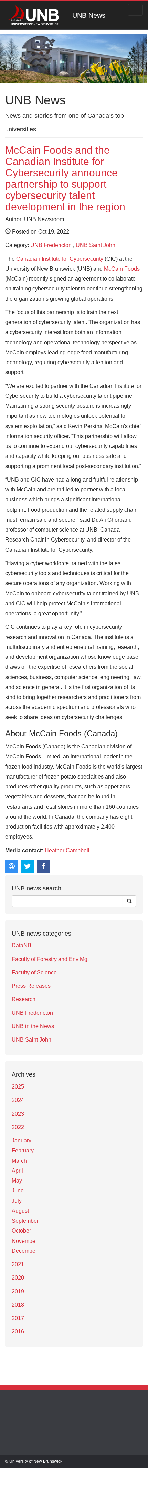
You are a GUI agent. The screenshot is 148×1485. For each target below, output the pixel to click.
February (23, 1150)
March (19, 1161)
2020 (18, 1278)
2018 (18, 1305)
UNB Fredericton (51, 245)
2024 (18, 1100)
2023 (18, 1114)
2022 (18, 1127)
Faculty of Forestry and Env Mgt (50, 959)
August (20, 1211)
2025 (18, 1087)
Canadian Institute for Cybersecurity (59, 259)
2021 (18, 1264)
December (24, 1251)
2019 (18, 1291)
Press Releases (31, 986)
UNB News (88, 15)
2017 (18, 1318)
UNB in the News (33, 1026)
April (17, 1171)
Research (23, 999)
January (21, 1140)
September (25, 1221)
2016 (18, 1331)
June (18, 1190)
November (24, 1241)
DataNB (21, 945)
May (17, 1181)
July (17, 1201)
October (21, 1231)
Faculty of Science (34, 972)
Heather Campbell (67, 850)
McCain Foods (122, 269)
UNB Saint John (95, 245)
